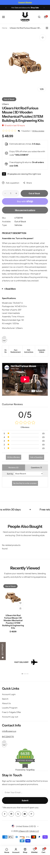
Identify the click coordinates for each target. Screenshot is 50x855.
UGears (5, 104)
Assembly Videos (41, 351)
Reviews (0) (14, 467)
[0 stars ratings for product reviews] (25, 423)
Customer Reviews (12, 404)
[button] (9, 130)
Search (5, 699)
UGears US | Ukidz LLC (28, 831)
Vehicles (18, 225)
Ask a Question (36, 457)
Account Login (9, 694)
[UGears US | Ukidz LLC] (25, 17)
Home (4, 28)
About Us (6, 703)
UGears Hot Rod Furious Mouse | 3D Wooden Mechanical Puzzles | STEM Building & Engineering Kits (13, 621)
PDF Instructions (28, 351)
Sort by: (10, 474)
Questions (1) (36, 467)
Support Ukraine (25, 2)
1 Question (25, 131)
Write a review (38, 131)
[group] (25, 62)
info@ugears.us (9, 731)
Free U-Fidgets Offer (11, 712)
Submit (25, 800)
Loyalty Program (9, 707)
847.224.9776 (8, 736)
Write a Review (13, 457)
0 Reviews (25, 427)
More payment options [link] (25, 210)
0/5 (25, 415)
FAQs (5, 351)
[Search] (39, 17)
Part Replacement (16, 351)
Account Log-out (10, 716)
